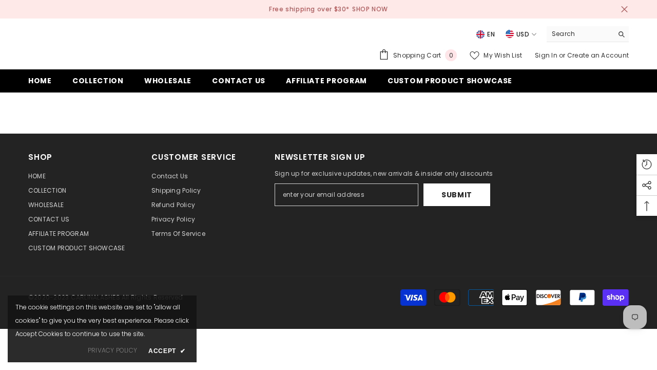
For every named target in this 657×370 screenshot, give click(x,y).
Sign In (547, 55)
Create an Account (598, 55)
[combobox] (580, 34)
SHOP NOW (370, 9)
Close (624, 9)
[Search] (588, 34)
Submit (456, 195)
